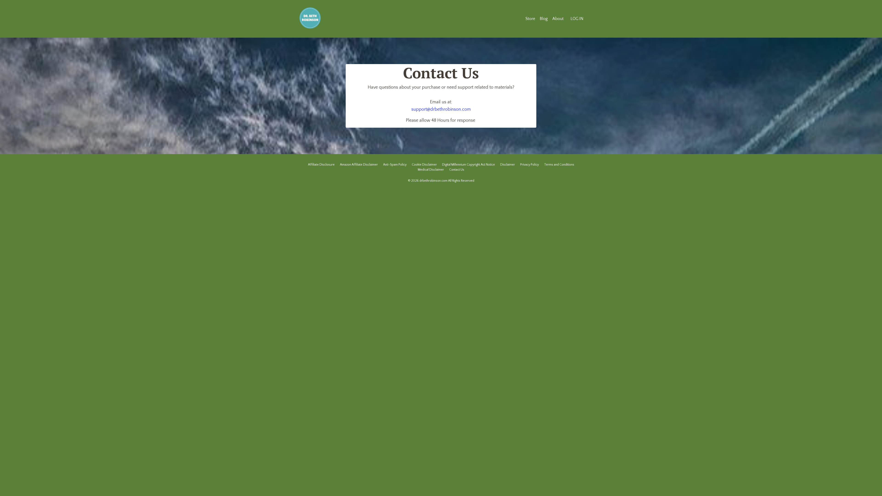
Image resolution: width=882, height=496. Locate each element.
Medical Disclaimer (431, 170)
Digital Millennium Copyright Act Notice (468, 164)
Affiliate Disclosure (321, 164)
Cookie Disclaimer (424, 164)
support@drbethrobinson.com (441, 109)
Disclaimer (507, 164)
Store (530, 19)
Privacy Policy (529, 164)
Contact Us (456, 170)
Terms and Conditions (559, 164)
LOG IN (577, 19)
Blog (544, 19)
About (558, 19)
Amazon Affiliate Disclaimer (359, 164)
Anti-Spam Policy (395, 164)
